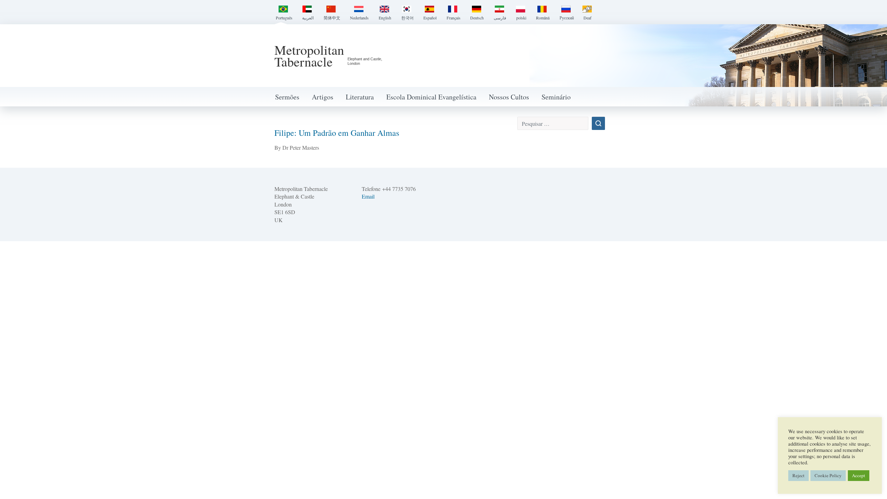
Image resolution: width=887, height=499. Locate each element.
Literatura (360, 97)
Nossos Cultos (509, 97)
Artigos (322, 97)
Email (368, 196)
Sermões (287, 97)
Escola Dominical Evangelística (431, 97)
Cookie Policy (828, 475)
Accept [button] (858, 475)
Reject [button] (798, 475)
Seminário (556, 97)
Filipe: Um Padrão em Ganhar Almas (336, 132)
